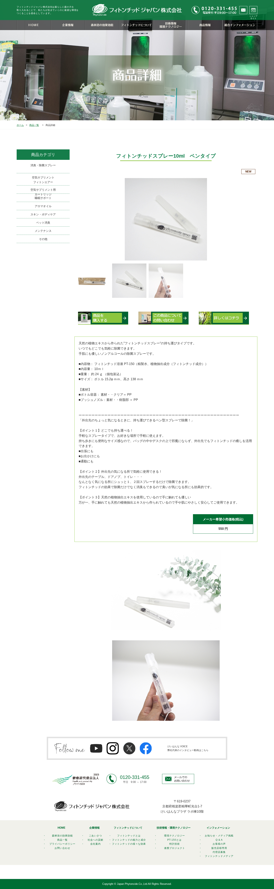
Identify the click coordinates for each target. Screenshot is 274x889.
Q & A (219, 839)
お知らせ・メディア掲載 (219, 835)
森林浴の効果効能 (62, 835)
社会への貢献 (95, 839)
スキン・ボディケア (43, 214)
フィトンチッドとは (129, 835)
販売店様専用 (219, 848)
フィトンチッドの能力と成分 (129, 839)
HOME (61, 827)
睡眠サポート (43, 198)
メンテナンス (43, 230)
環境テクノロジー (174, 835)
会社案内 (95, 843)
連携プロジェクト (174, 848)
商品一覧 (34, 125)
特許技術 (174, 843)
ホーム (20, 125)
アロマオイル (43, 206)
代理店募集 (219, 852)
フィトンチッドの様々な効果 (129, 843)
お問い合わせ (62, 848)
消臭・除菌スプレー (43, 165)
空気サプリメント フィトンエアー (43, 179)
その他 (43, 239)
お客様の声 (219, 843)
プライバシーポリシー (62, 843)
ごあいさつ (95, 835)
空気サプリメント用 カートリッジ (43, 191)
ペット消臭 (43, 222)
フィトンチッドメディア (219, 856)
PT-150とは (174, 839)
